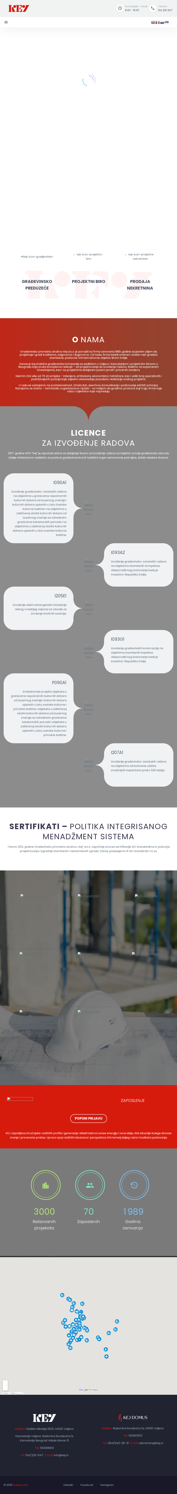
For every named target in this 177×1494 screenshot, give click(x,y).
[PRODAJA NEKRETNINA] (140, 270)
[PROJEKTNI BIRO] (88, 267)
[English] (153, 22)
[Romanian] (158, 22)
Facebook (87, 1485)
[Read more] (44, 1199)
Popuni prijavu (88, 1118)
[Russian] (162, 22)
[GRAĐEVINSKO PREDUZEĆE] (37, 270)
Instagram (107, 1485)
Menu (6, 22)
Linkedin (68, 1485)
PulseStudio (20, 1485)
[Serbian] (167, 22)
